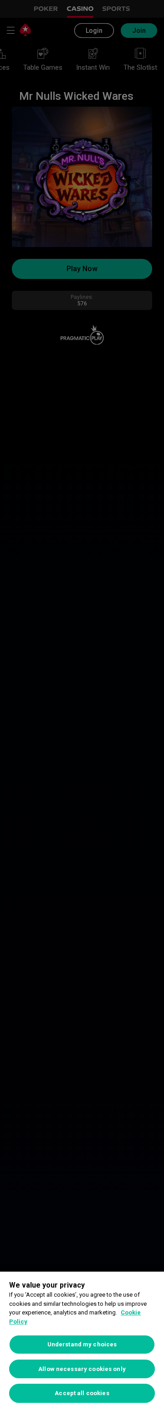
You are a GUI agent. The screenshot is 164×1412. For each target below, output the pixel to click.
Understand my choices (82, 1344)
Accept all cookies (82, 1393)
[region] (82, 1342)
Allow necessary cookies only (82, 1369)
